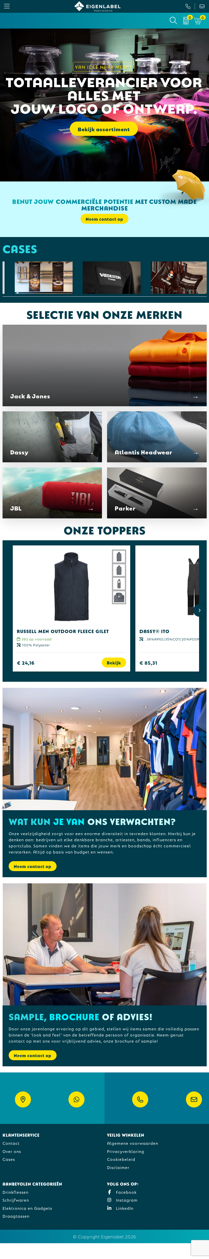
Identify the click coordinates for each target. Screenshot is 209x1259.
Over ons (12, 1151)
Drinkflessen (16, 1192)
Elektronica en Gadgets (27, 1208)
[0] (186, 20)
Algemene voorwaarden (132, 1143)
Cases (9, 1159)
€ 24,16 (26, 662)
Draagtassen (16, 1215)
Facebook (126, 1192)
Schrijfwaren (16, 1199)
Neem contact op (32, 866)
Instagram (126, 1199)
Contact (11, 1143)
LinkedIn (124, 1208)
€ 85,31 (148, 662)
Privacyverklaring (125, 1151)
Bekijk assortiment (104, 128)
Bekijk (114, 662)
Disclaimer (118, 1167)
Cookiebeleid (121, 1159)
